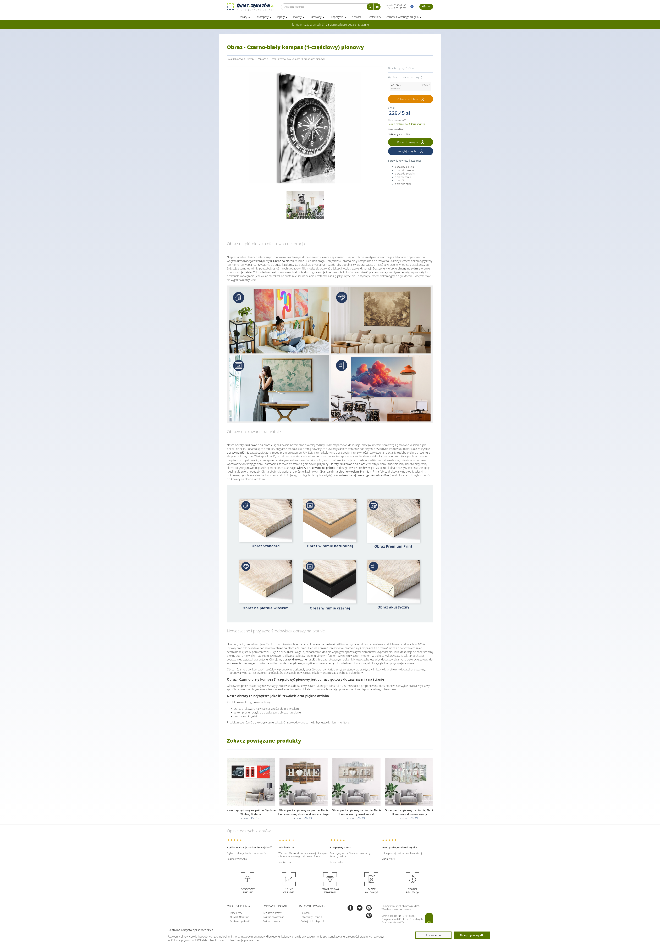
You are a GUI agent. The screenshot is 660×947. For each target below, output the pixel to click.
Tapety (281, 17)
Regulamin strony (272, 912)
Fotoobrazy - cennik (311, 917)
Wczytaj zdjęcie (407, 151)
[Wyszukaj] (370, 6)
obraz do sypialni (405, 173)
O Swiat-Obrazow (239, 917)
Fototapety (262, 17)
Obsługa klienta (238, 906)
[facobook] (411, 6)
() (428, 6)
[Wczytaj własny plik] (377, 6)
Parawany (315, 17)
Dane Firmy (236, 912)
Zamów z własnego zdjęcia (402, 17)
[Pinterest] (369, 916)
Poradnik (305, 912)
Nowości (357, 17)
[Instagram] (369, 908)
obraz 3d (400, 180)
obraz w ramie (403, 177)
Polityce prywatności (183, 940)
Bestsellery (374, 17)
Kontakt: (396, 7)
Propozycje (336, 17)
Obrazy (243, 17)
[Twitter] (360, 908)
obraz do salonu (404, 170)
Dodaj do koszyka (408, 142)
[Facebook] (350, 908)
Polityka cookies (271, 921)
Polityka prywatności (273, 917)
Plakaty (297, 17)
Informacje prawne (274, 906)
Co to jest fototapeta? (312, 921)
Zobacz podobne (407, 99)
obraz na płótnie (404, 166)
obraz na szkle (403, 184)
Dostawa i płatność (240, 921)
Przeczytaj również (311, 906)
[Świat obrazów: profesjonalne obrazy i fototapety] (250, 6)
